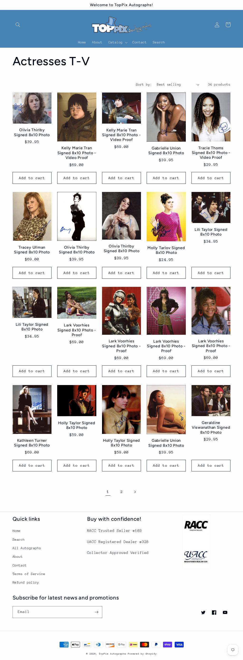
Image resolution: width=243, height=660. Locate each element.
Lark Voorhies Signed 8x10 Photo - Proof (76, 330)
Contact (20, 565)
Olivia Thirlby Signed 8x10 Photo (32, 132)
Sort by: (144, 84)
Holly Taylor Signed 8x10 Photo (76, 425)
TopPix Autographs (112, 653)
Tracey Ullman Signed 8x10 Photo (32, 249)
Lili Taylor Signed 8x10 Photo (211, 232)
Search (19, 539)
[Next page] (135, 491)
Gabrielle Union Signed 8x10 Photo (166, 150)
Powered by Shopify (142, 653)
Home (17, 531)
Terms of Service (29, 574)
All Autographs (27, 548)
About (18, 556)
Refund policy (26, 582)
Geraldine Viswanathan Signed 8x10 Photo (211, 427)
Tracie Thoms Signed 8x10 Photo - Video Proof (211, 153)
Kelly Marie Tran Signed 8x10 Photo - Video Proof (76, 153)
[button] (18, 24)
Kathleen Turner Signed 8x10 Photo (32, 442)
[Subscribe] (96, 612)
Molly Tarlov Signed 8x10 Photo (166, 250)
